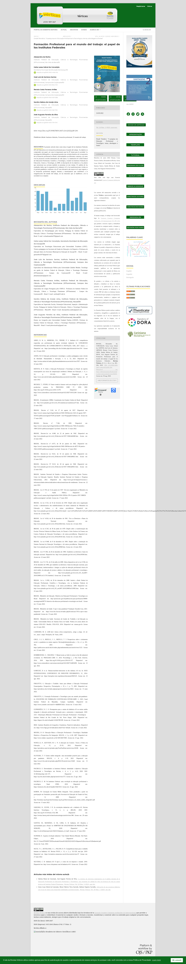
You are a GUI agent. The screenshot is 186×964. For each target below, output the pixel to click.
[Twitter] (138, 115)
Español (129, 274)
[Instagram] (133, 115)
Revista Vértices (39, 913)
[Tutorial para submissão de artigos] (135, 156)
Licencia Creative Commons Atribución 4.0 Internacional (115, 913)
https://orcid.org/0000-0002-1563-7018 (47, 110)
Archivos (74, 30)
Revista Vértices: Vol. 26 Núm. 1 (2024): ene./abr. (95, 889)
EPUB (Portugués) (115, 98)
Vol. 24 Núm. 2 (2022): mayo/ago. (107, 36)
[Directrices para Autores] (135, 197)
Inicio (36, 36)
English (129, 271)
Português (130, 277)
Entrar (149, 6)
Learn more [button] (156, 960)
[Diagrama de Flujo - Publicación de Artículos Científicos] (135, 166)
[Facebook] (128, 115)
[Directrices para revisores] (135, 208)
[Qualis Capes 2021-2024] (135, 177)
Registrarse (140, 6)
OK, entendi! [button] (176, 960)
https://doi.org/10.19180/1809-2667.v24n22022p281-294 (58, 131)
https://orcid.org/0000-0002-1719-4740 (47, 122)
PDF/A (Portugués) (100, 98)
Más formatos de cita (106, 380)
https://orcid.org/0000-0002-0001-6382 (47, 97)
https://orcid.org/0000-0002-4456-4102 (47, 72)
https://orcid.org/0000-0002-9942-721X (47, 85)
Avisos (84, 30)
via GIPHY (130, 104)
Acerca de (94, 30)
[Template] (135, 146)
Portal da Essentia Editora (45, 30)
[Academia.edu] (142, 115)
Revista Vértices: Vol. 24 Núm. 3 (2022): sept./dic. (79, 884)
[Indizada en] (135, 218)
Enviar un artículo (136, 125)
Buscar (147, 30)
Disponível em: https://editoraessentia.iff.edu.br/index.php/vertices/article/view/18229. (107, 372)
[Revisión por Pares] (135, 228)
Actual (64, 30)
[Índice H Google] (135, 187)
